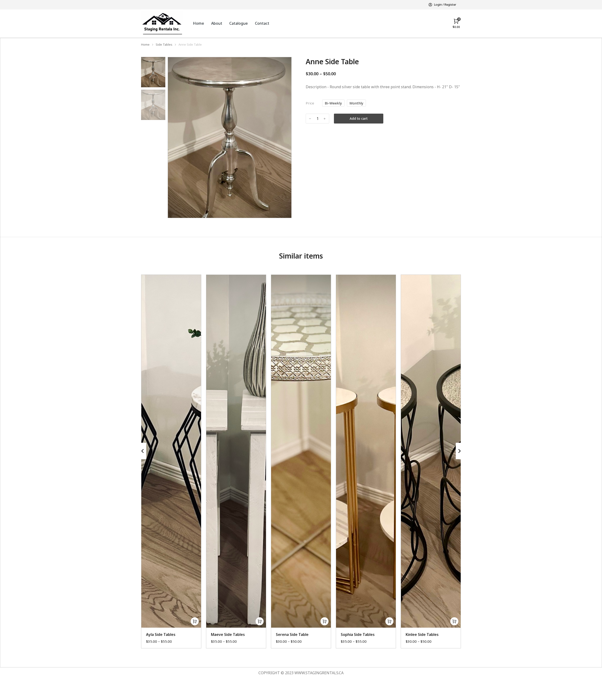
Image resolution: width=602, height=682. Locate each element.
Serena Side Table (292, 634)
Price (310, 103)
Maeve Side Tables (228, 634)
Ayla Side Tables (160, 634)
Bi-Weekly (333, 103)
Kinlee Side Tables (422, 634)
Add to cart (359, 118)
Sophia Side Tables (358, 634)
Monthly (356, 103)
